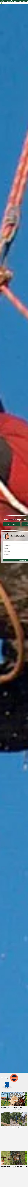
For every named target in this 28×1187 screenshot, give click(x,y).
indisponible (6, 1)
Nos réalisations (11, 524)
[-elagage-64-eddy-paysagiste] (7, 3)
